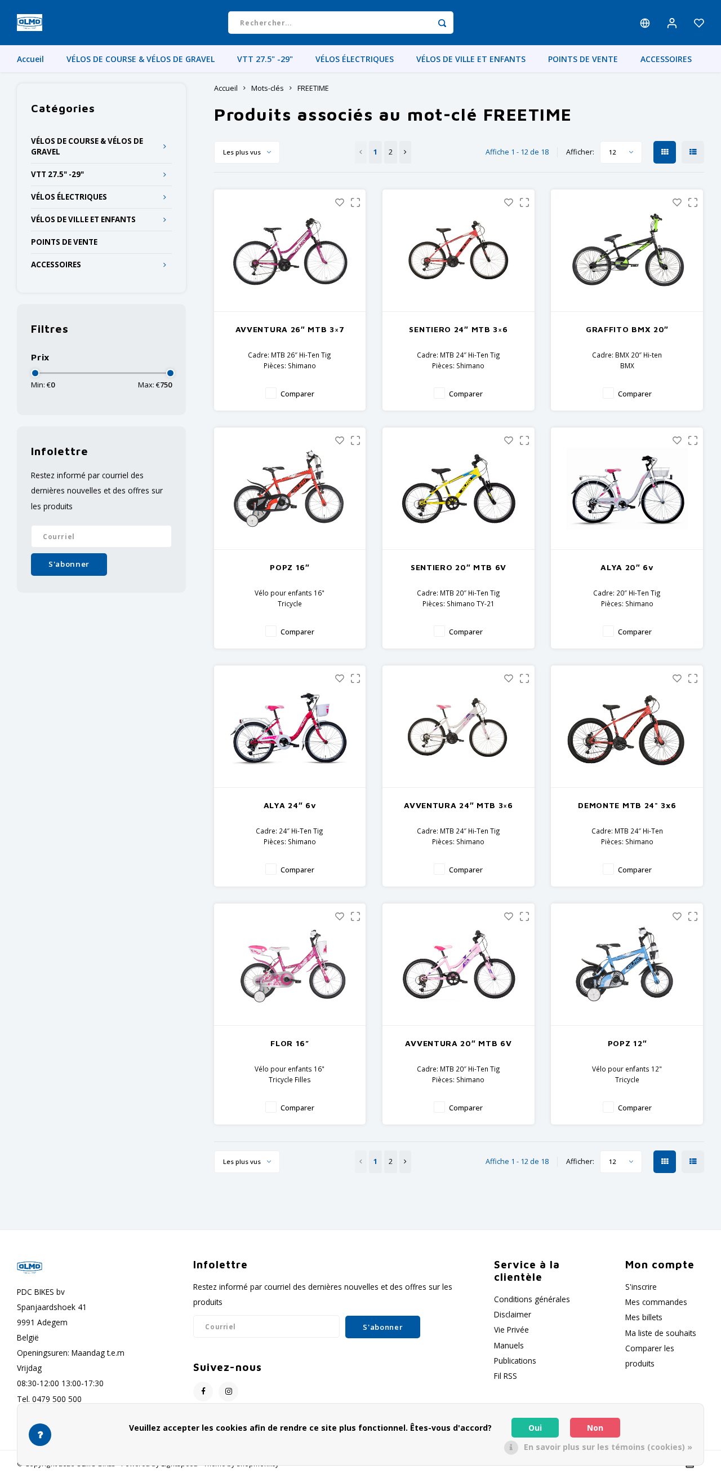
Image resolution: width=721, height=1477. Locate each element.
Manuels (509, 1345)
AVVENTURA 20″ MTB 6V (458, 1043)
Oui (535, 1427)
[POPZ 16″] (290, 488)
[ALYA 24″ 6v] (290, 726)
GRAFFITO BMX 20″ (627, 329)
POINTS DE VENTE (583, 59)
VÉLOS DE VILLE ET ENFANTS (471, 59)
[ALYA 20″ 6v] (627, 488)
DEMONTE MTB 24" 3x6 (627, 805)
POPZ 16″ (290, 567)
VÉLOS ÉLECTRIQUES (354, 59)
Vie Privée (511, 1329)
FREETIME (313, 88)
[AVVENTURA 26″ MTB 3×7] (290, 250)
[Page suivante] (405, 152)
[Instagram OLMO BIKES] (228, 1391)
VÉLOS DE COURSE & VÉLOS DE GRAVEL (140, 59)
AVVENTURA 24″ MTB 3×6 (458, 805)
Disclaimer (512, 1314)
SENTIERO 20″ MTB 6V (458, 567)
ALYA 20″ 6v (627, 567)
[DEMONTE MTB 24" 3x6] (627, 726)
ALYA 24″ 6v (290, 805)
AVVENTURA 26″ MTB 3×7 (290, 329)
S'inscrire (641, 1286)
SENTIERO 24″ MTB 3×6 (458, 329)
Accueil (30, 59)
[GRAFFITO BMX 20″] (627, 250)
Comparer (297, 394)
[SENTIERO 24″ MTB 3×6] (458, 250)
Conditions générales (532, 1299)
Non (595, 1427)
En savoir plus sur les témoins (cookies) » (608, 1446)
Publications (515, 1360)
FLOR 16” (289, 1043)
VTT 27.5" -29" (265, 59)
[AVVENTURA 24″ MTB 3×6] (458, 726)
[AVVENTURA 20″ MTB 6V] (458, 964)
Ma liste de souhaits (660, 1333)
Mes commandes (656, 1302)
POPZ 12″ (627, 1043)
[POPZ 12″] (627, 964)
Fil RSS (505, 1375)
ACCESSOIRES (666, 59)
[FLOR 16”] (290, 964)
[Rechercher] (442, 22)
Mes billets (643, 1317)
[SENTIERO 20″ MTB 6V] (458, 488)
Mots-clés (267, 88)
